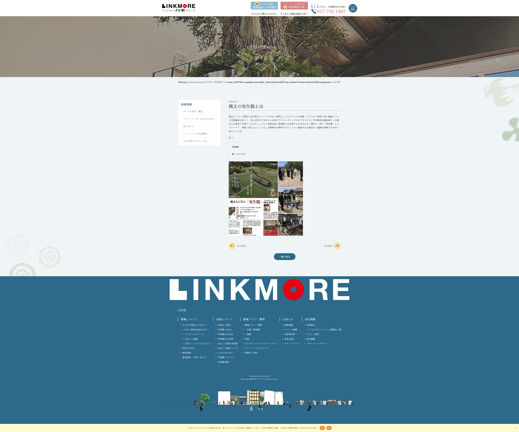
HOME (235, 146)
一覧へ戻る (284, 256)
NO (329, 428)
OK (322, 428)
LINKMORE (241, 153)
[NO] (515, 428)
